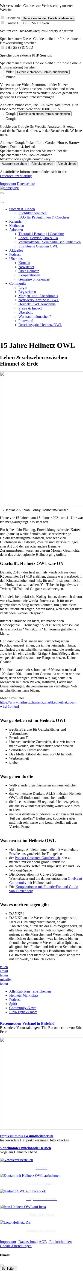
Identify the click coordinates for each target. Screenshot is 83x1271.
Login (22, 287)
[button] (4, 967)
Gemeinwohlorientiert (34, 279)
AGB (43, 1242)
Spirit (13, 1004)
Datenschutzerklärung (16, 176)
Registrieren (27, 292)
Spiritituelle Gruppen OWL (38, 246)
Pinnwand (25, 321)
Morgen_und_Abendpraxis (38, 296)
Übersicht (25, 312)
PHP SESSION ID (19, 47)
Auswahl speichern (14, 163)
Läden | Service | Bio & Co (38, 238)
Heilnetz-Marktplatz (23, 995)
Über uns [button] (16, 259)
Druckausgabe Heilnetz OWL (40, 325)
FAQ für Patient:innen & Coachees (43, 217)
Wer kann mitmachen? (34, 316)
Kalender (16, 221)
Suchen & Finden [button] (22, 209)
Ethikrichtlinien (60, 1242)
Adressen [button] (16, 230)
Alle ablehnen (67, 163)
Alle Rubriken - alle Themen (30, 991)
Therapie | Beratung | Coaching (41, 234)
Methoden (16, 225)
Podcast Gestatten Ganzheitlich (37, 858)
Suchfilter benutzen (32, 213)
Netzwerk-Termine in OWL (38, 300)
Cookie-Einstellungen (16, 1246)
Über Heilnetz (28, 271)
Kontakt (24, 263)
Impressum (8, 184)
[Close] (2, 202)
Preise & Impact (30, 308)
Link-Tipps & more (23, 1012)
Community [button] (18, 283)
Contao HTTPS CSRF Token (27, 23)
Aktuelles (16, 250)
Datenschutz (26, 184)
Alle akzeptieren (42, 163)
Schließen (8, 1268)
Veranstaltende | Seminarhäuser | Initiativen (49, 242)
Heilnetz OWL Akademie (37, 304)
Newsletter (26, 267)
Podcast (15, 254)
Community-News (22, 1008)
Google (11, 114)
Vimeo (10, 77)
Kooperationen (29, 275)
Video (10, 72)
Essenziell (13, 18)
